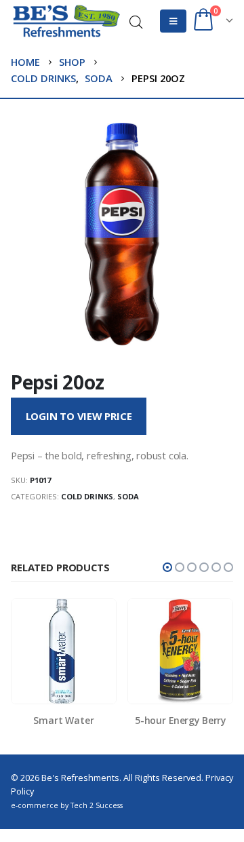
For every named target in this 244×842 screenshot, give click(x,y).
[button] (167, 567)
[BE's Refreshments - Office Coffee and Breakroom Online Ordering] (66, 21)
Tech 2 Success (96, 805)
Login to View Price (79, 416)
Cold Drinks (87, 496)
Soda (128, 496)
